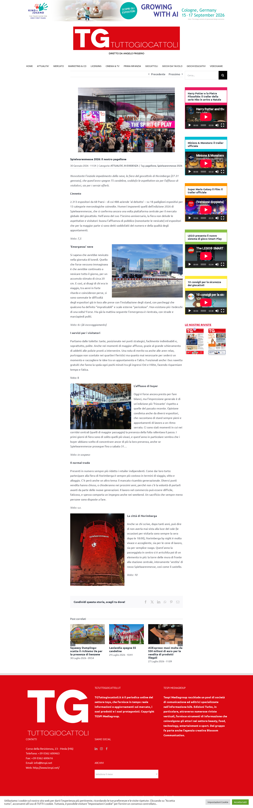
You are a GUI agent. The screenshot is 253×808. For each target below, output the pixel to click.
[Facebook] (106, 748)
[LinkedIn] (96, 748)
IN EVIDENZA (131, 165)
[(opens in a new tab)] (217, 329)
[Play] (189, 125)
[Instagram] (101, 748)
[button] (72, 643)
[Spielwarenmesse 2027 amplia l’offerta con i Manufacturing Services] (87, 626)
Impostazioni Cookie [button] (218, 802)
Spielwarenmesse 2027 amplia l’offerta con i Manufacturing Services (85, 651)
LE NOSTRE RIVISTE (198, 324)
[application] (206, 117)
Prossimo (174, 74)
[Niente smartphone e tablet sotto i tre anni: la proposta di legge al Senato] (126, 626)
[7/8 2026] (195, 329)
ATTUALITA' (116, 165)
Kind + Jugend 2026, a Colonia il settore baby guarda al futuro (163, 651)
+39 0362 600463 (49, 753)
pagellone (150, 165)
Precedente (158, 74)
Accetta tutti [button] (240, 802)
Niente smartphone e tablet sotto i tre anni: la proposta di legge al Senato (125, 653)
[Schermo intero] (222, 125)
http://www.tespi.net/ (46, 767)
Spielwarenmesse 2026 (169, 165)
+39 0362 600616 (42, 758)
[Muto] (217, 125)
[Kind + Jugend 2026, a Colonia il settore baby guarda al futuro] (165, 626)
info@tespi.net (43, 762)
